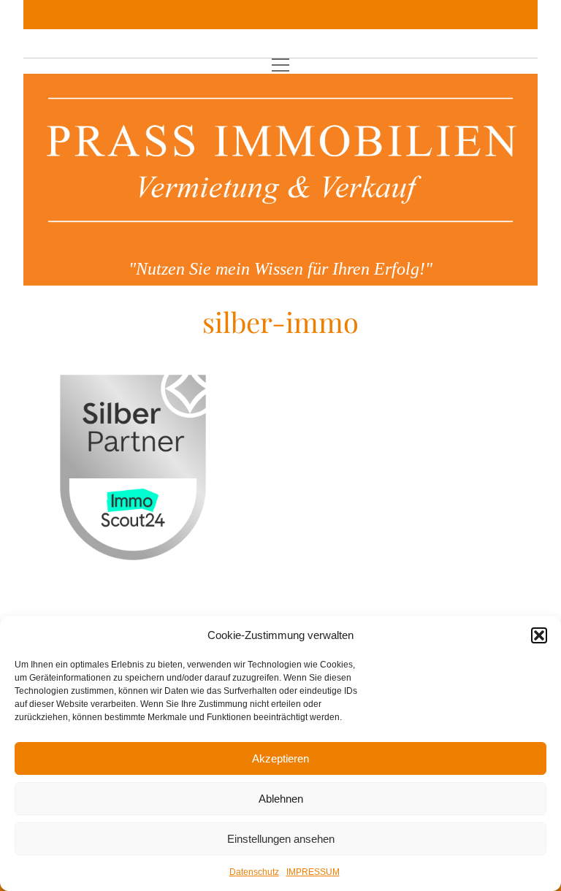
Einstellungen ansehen (281, 839)
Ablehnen (281, 798)
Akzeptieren (280, 758)
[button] (539, 635)
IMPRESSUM (313, 872)
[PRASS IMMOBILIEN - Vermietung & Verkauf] (280, 242)
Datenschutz (254, 872)
